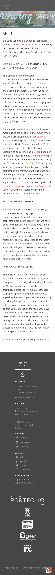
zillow (23, 465)
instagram (25, 442)
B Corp (37, 151)
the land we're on (24, 397)
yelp (22, 457)
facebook (25, 437)
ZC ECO (22, 312)
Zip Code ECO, (33, 163)
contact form (21, 414)
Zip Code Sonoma (24, 479)
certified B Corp (24, 44)
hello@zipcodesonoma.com (29, 411)
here (46, 339)
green (24, 83)
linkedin (24, 446)
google (23, 461)
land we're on (14, 185)
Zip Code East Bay (25, 482)
